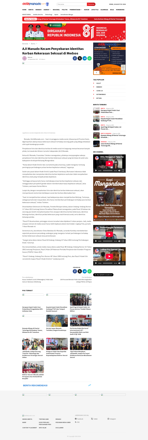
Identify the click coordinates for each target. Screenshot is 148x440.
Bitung (99, 98)
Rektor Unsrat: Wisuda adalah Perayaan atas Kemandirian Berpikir (33, 377)
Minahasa (108, 133)
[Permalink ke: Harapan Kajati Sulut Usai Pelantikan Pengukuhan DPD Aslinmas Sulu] (33, 299)
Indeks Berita (27, 419)
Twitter (96, 419)
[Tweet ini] (80, 58)
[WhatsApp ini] (89, 58)
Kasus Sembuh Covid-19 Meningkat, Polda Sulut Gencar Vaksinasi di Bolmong (37, 279)
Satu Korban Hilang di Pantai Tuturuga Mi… (111, 145)
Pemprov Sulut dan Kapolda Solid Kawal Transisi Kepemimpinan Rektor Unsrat (56, 353)
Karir (24, 422)
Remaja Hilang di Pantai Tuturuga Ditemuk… (113, 136)
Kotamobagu (101, 94)
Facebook (80, 419)
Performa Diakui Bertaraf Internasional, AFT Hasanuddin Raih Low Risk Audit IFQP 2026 (79, 331)
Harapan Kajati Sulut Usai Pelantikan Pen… (110, 111)
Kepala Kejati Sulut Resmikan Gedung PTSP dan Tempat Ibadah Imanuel (56, 309)
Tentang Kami (44, 419)
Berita (103, 108)
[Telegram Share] (84, 58)
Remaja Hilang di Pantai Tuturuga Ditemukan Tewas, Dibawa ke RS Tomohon (44, 19)
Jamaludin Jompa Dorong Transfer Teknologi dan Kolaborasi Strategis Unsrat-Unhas (32, 354)
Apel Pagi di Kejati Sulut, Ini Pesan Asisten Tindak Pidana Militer (80, 309)
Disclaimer (59, 428)
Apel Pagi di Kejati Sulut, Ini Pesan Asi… (111, 128)
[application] (109, 163)
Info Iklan (42, 428)
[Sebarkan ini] (75, 58)
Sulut (98, 83)
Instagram (113, 419)
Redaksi (58, 419)
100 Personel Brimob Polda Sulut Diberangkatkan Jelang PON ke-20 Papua (76, 279)
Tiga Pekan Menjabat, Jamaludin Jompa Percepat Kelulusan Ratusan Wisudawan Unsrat (81, 354)
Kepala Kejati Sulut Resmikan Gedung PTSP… (112, 120)
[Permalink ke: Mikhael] (24, 58)
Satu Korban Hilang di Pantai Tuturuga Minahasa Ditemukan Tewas (104, 19)
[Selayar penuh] (123, 170)
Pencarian (91, 4)
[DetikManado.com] (35, 4)
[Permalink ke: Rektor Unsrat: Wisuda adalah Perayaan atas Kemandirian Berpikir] (33, 367)
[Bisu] (119, 170)
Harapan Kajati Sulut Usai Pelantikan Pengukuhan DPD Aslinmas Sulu (32, 309)
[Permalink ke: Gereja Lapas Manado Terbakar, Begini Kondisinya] (57, 321)
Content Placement (29, 428)
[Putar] (96, 170)
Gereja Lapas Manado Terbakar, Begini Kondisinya (56, 329)
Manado (99, 87)
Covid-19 (99, 91)
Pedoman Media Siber (63, 422)
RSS (78, 422)
